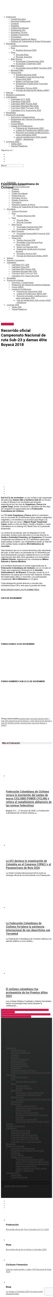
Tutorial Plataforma (19, 146)
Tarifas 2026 (16, 144)
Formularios (16, 37)
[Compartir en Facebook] (29, 487)
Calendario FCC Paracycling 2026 (26, 110)
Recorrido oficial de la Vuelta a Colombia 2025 (26, 1250)
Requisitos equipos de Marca (23, 39)
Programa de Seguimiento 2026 (30, 128)
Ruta (13, 48)
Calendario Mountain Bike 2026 (25, 106)
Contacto (15, 24)
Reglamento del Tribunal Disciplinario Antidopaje (31, 285)
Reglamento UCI (18, 30)
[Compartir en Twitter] (29, 489)
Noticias (9, 93)
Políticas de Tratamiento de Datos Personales (31, 41)
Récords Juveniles (24, 57)
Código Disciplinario (20, 28)
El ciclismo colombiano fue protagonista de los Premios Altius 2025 (27, 992)
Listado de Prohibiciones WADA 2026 (32, 130)
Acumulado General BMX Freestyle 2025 (34, 68)
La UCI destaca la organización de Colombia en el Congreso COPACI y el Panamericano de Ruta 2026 (28, 864)
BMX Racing (16, 59)
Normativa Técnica (19, 32)
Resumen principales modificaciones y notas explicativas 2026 (33, 134)
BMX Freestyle (17, 66)
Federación (11, 17)
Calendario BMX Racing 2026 (24, 104)
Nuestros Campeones (15, 95)
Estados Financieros (20, 35)
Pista (13, 52)
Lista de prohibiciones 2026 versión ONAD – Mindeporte (31, 138)
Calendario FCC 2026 (20, 99)
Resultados (11, 113)
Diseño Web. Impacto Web (16, 1186)
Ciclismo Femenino (19, 46)
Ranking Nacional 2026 (26, 50)
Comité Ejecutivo (18, 19)
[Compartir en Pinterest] (29, 491)
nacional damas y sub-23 (26, 721)
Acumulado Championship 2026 (30, 61)
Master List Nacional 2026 (27, 81)
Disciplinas (11, 44)
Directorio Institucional (20, 21)
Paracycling (16, 73)
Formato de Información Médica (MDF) (32, 90)
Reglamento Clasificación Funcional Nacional (30, 250)
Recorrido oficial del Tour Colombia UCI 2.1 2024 (27, 1229)
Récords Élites (22, 55)
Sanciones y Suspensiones (23, 117)
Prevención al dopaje (15, 115)
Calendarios (11, 97)
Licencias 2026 (12, 142)
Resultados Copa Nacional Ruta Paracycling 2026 (30, 78)
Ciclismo (11, 721)
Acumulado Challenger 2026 (28, 64)
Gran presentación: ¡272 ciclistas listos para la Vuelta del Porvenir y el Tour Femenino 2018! (25, 1015)
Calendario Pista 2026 (20, 101)
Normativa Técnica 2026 (26, 88)
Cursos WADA (17, 124)
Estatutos (15, 26)
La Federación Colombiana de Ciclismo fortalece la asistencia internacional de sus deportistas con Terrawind (28, 928)
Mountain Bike (17, 70)
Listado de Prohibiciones (22, 126)
